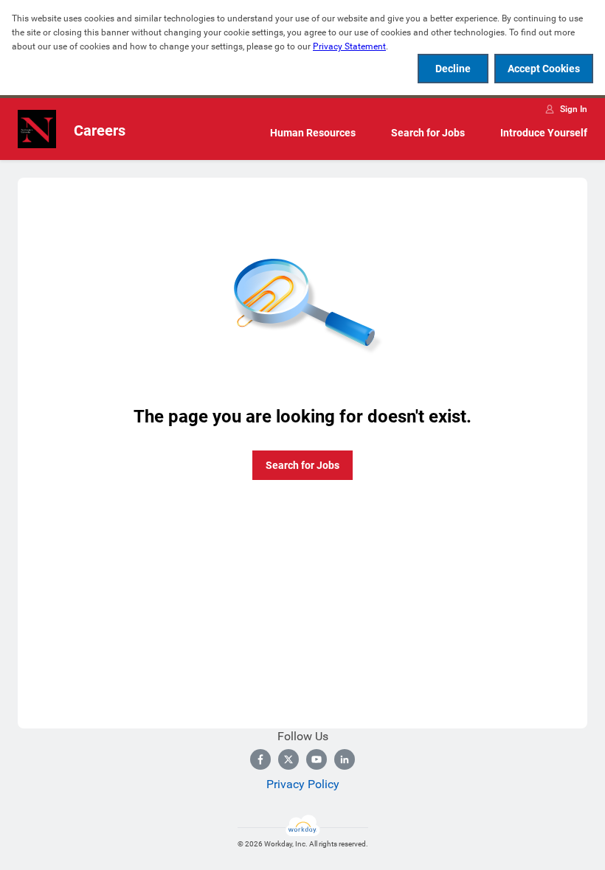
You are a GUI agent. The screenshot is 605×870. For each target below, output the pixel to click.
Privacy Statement (349, 46)
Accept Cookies (544, 68)
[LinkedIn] (344, 759)
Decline (453, 68)
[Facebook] (260, 759)
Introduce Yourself (543, 133)
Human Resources (313, 133)
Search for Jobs (428, 133)
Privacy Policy (302, 784)
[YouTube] (316, 759)
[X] (288, 759)
